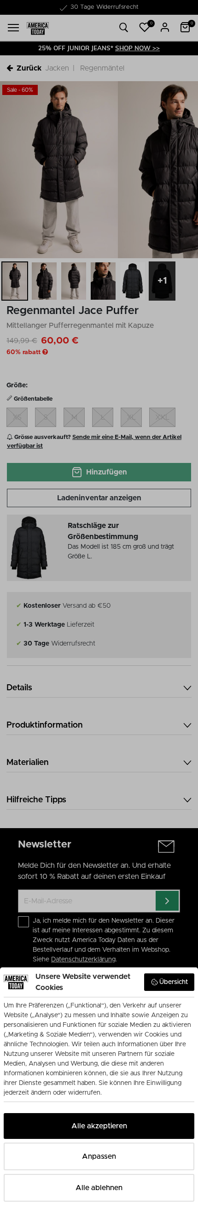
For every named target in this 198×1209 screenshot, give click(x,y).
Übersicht (173, 982)
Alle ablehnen (99, 1187)
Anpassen (99, 1156)
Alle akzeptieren (99, 1126)
